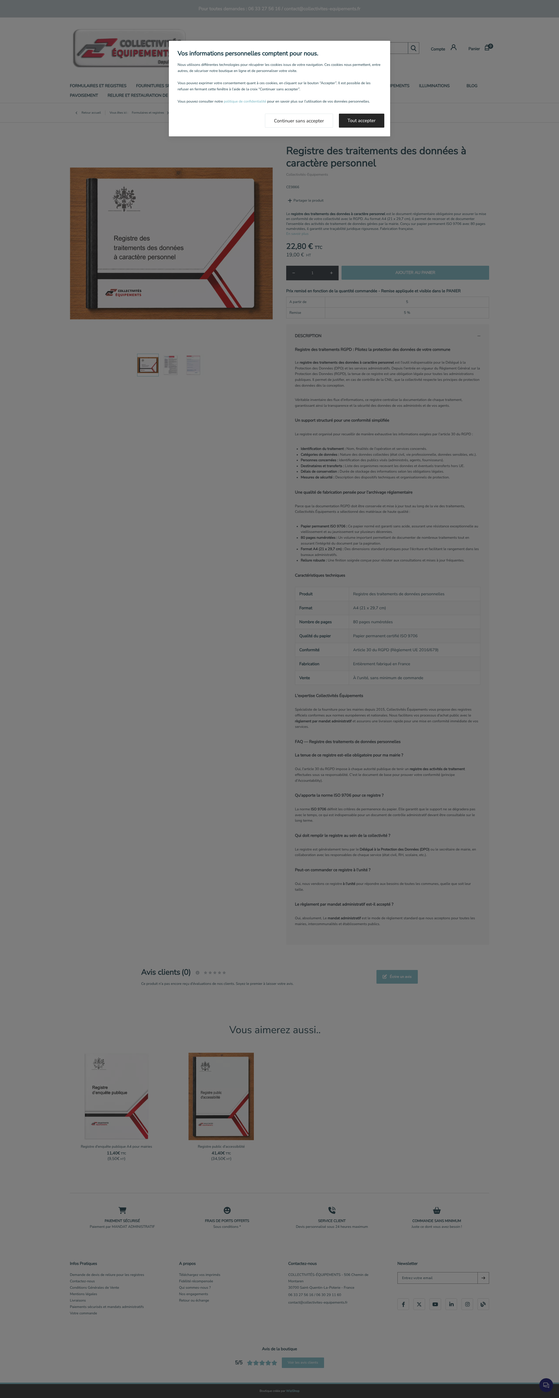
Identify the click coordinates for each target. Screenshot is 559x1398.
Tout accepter (362, 120)
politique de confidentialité (245, 101)
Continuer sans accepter (299, 121)
